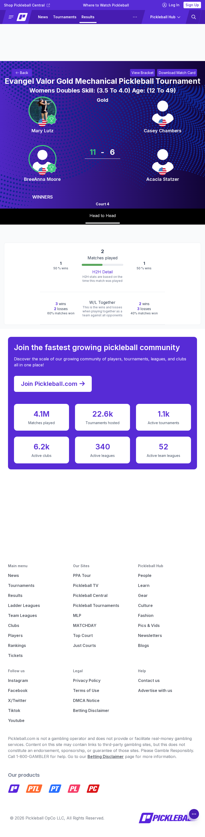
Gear (143, 595)
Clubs (13, 625)
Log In (174, 5)
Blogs (143, 645)
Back (24, 73)
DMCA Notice (86, 700)
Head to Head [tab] (103, 215)
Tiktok (14, 710)
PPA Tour (82, 575)
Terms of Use (86, 690)
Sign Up (192, 5)
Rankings (17, 645)
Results (88, 17)
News (43, 17)
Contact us (149, 680)
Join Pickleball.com (49, 383)
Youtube (16, 720)
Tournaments (64, 17)
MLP (77, 615)
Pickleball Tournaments (96, 605)
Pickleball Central (90, 595)
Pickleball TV (85, 585)
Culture (145, 605)
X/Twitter (17, 700)
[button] (19, 17)
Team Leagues (22, 615)
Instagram (18, 680)
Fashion (146, 615)
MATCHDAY (84, 625)
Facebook (18, 690)
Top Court (83, 635)
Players (15, 635)
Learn (144, 585)
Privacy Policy (86, 680)
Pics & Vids (149, 625)
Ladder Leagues (114, 17)
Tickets (15, 655)
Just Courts (84, 645)
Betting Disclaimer (91, 710)
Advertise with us (155, 690)
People (145, 575)
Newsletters (150, 635)
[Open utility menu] (194, 814)
